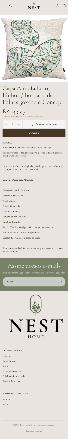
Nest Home (25, 425)
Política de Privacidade (14, 376)
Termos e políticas (34, 431)
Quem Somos (9, 362)
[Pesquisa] (10, 5)
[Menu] (3, 5)
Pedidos (6, 400)
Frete (5, 367)
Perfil (5, 405)
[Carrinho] (64, 5)
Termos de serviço (12, 381)
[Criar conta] (60, 281)
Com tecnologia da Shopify (43, 425)
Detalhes (7, 143)
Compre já (34, 133)
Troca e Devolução (12, 372)
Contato (7, 357)
